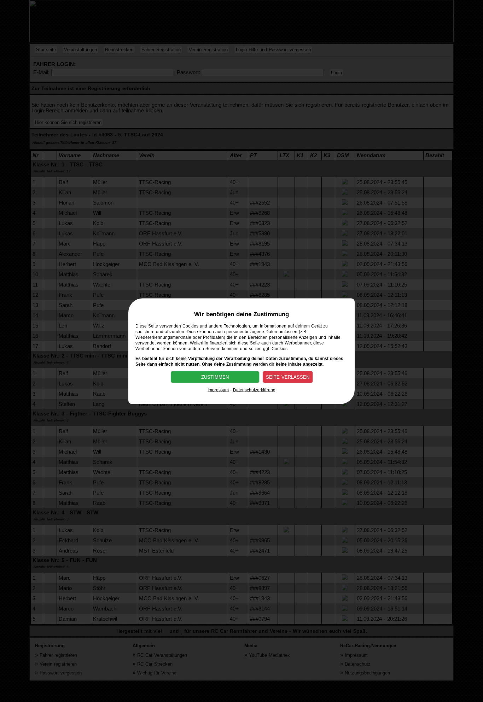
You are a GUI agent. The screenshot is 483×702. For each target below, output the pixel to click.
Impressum (218, 389)
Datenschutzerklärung (254, 389)
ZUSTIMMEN (215, 376)
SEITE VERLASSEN (287, 376)
